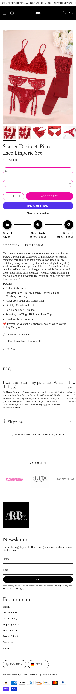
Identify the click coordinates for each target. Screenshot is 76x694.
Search (6, 606)
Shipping (15, 422)
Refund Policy (10, 618)
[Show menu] (4, 13)
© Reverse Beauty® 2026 (15, 674)
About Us (7, 648)
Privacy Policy (61, 586)
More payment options (38, 213)
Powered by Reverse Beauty (43, 674)
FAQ (7, 369)
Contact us (8, 642)
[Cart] (71, 13)
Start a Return (10, 630)
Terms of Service (10, 588)
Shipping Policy (11, 624)
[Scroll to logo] (13, 479)
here (18, 407)
